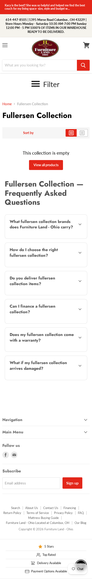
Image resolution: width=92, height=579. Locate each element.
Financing (69, 508)
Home (7, 104)
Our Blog (80, 523)
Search (15, 508)
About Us (31, 508)
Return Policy (12, 513)
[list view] (82, 133)
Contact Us (50, 508)
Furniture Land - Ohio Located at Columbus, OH (37, 523)
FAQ (81, 513)
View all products (46, 165)
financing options (42, 323)
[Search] (83, 65)
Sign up (72, 483)
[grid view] (71, 133)
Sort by (28, 133)
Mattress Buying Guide (43, 518)
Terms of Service (37, 513)
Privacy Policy (63, 513)
